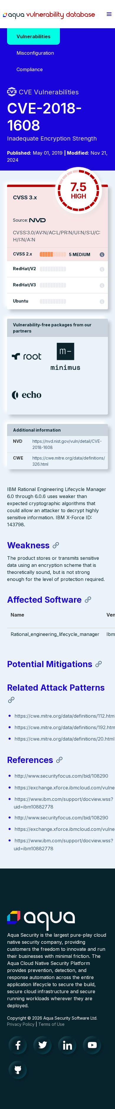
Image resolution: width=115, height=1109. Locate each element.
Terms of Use (51, 1024)
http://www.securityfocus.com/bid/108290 (61, 776)
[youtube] (93, 1046)
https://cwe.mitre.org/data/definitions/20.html (64, 739)
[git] (19, 1071)
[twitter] (44, 1046)
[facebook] (19, 1046)
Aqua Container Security (41, 921)
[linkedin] (69, 1046)
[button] (109, 14)
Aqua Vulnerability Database (49, 15)
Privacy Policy (20, 1024)
